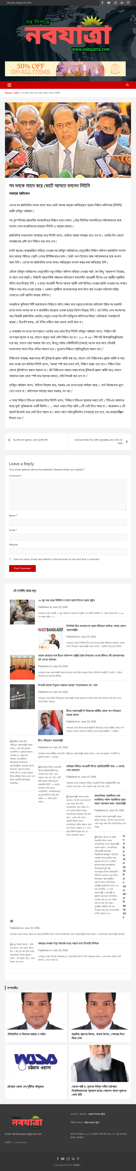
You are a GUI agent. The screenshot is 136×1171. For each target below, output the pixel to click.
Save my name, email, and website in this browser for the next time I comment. (57, 559)
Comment (15, 475)
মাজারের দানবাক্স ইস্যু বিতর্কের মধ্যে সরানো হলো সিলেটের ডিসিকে (68, 943)
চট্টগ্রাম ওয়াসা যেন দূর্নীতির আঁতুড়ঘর (25, 1086)
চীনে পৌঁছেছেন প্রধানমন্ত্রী (50, 740)
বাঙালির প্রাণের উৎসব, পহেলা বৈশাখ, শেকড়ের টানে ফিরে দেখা (98, 1036)
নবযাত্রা (76, 1165)
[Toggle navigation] (9, 85)
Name (13, 515)
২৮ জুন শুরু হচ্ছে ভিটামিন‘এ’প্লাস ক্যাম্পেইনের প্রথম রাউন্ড (66, 600)
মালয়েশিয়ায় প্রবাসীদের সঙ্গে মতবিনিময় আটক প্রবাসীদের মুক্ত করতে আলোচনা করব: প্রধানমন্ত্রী (110, 799)
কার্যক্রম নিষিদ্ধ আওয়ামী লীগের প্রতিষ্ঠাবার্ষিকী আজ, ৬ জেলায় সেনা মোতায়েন (95, 768)
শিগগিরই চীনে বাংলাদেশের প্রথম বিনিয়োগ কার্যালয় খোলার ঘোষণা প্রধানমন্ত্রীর (96, 628)
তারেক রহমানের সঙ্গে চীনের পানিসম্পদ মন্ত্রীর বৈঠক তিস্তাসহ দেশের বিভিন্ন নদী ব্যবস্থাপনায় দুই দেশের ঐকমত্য (81, 657)
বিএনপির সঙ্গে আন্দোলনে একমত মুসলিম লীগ (30, 440)
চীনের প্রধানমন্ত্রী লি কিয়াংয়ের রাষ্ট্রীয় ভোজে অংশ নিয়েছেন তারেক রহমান (93, 712)
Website (13, 544)
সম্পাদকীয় (12, 988)
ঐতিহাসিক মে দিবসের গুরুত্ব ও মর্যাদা (26, 1034)
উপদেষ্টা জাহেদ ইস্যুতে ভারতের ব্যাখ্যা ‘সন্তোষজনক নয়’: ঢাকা (67, 685)
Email (13, 530)
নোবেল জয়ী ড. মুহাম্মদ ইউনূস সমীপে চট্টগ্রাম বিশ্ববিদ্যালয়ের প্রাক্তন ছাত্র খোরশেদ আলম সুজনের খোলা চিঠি (99, 1090)
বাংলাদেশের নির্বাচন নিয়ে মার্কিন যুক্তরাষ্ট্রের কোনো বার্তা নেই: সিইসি (98, 442)
